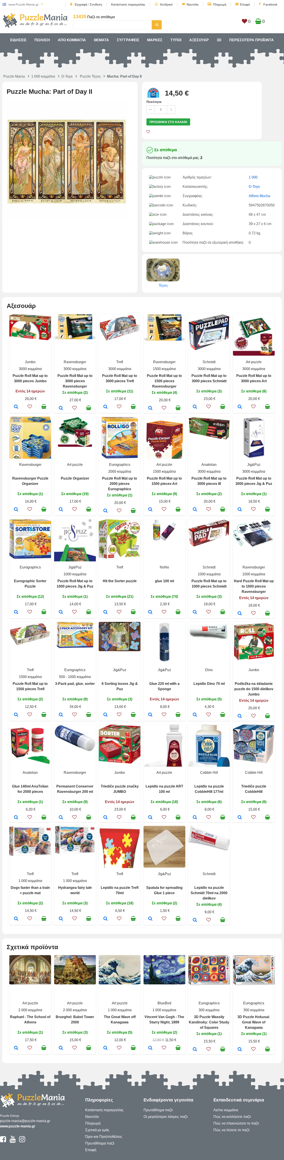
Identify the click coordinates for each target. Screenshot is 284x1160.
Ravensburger (75, 362)
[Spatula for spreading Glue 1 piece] (150, 919)
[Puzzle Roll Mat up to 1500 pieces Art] (150, 510)
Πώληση (42, 40)
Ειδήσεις (18, 40)
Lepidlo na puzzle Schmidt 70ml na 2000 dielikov (209, 893)
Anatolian (209, 464)
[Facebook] (3, 1141)
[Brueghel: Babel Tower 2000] (61, 1048)
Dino (209, 670)
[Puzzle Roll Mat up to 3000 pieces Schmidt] (195, 407)
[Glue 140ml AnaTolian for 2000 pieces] (16, 818)
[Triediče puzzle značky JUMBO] (105, 818)
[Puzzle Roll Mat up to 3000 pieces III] (195, 510)
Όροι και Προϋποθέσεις (103, 1136)
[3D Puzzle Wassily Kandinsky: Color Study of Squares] (195, 1049)
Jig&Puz (253, 464)
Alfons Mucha (259, 196)
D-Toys (67, 76)
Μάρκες (154, 40)
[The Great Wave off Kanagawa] (105, 1048)
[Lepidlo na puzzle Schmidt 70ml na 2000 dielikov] (195, 920)
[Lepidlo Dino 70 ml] (195, 715)
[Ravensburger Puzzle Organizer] (16, 510)
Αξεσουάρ (199, 40)
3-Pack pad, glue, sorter (75, 684)
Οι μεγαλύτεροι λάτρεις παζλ (166, 1117)
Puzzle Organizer (75, 478)
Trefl (119, 362)
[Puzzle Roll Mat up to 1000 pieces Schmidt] (195, 612)
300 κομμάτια (209, 1010)
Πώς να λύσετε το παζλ (231, 1130)
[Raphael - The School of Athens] (16, 1048)
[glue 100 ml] (150, 612)
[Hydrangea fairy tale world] (61, 919)
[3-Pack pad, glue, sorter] (61, 715)
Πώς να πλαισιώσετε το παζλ (236, 1123)
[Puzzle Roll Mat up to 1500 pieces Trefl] (16, 715)
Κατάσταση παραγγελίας (128, 4)
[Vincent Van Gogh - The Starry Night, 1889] (150, 1048)
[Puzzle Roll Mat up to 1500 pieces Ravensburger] (150, 408)
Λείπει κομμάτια (225, 1110)
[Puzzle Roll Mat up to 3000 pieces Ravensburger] (61, 408)
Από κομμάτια (72, 40)
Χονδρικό (166, 4)
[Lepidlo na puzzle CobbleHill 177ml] (195, 818)
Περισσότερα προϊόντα (251, 40)
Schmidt (209, 362)
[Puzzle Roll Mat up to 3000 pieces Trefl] (105, 407)
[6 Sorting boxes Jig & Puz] (105, 715)
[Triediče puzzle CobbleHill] (240, 818)
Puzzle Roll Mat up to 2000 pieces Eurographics (119, 483)
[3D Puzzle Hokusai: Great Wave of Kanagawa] (240, 1049)
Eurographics (119, 464)
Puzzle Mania (14, 76)
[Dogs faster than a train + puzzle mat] (16, 919)
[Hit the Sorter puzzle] (105, 612)
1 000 (253, 177)
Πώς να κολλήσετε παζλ (232, 1117)
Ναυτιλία (192, 4)
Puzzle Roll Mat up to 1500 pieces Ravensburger (164, 381)
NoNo (164, 567)
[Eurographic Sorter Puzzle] (16, 612)
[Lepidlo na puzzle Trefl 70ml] (105, 919)
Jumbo (30, 362)
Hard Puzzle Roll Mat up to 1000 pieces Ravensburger (254, 586)
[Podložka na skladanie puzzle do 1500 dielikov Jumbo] (240, 716)
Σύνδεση (96, 4)
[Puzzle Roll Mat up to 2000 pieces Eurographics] (105, 511)
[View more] (30, 339)
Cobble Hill (209, 772)
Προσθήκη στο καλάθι (168, 122)
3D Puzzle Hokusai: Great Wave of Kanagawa (253, 1022)
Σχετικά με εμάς (97, 1130)
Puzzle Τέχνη (90, 76)
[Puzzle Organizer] (61, 510)
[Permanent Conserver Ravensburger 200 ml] (61, 818)
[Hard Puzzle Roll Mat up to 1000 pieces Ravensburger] (240, 614)
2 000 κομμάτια (30, 1010)
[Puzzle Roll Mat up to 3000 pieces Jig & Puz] (240, 510)
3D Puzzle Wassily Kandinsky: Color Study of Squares (209, 1022)
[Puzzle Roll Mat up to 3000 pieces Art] (240, 407)
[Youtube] (13, 1141)
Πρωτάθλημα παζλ (99, 1143)
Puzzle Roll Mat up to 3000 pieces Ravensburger (75, 381)
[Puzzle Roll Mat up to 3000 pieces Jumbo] (16, 407)
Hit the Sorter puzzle (120, 581)
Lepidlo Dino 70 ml (209, 684)
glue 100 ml (164, 581)
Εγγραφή (81, 4)
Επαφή (245, 4)
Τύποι (175, 40)
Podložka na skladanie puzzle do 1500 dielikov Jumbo (253, 689)
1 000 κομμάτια (43, 76)
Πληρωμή (219, 4)
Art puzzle (254, 362)
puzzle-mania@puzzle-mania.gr (25, 1121)
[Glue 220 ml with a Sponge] (150, 715)
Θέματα (101, 40)
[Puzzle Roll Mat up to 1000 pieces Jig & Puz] (61, 612)
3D (219, 40)
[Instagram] (22, 1141)
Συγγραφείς (128, 40)
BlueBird (164, 1003)
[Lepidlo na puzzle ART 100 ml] (150, 818)
